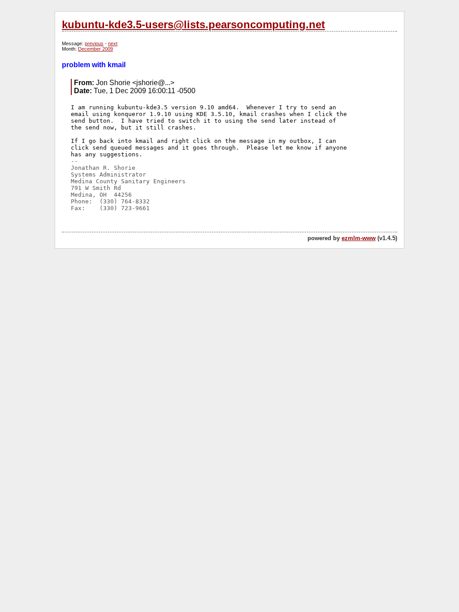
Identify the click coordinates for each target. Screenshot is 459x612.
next (112, 43)
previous (94, 43)
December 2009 (95, 49)
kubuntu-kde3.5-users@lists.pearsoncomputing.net (193, 24)
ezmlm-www (359, 238)
